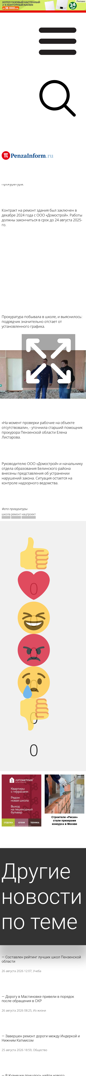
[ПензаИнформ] (27, 155)
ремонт (16, 514)
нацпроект (29, 514)
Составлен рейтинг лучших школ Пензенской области (41, 959)
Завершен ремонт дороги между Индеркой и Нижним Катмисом (41, 1038)
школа (6, 514)
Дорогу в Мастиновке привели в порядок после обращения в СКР (38, 998)
